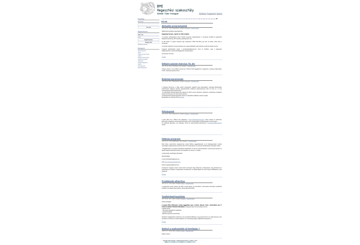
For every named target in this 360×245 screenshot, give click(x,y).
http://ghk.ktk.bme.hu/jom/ (196, 119)
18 (199, 19)
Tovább (164, 57)
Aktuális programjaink (174, 25)
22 (209, 19)
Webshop (140, 61)
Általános (203, 13)
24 (214, 19)
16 (194, 19)
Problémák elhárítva (173, 181)
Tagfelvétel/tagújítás (173, 196)
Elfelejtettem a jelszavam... (143, 44)
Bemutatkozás (142, 51)
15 (191, 19)
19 (201, 19)
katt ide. (182, 97)
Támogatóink (141, 66)
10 (178, 19)
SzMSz (139, 64)
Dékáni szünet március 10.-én (178, 63)
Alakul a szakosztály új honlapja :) (181, 228)
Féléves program (171, 138)
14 (189, 19)
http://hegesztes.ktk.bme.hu (173, 162)
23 (211, 19)
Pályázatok (168, 111)
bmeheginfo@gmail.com (215, 123)
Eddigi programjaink (143, 57)
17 (196, 19)
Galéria (140, 56)
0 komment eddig (195, 28)
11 (181, 19)
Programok (211, 13)
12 (183, 19)
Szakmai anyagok (143, 59)
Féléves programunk (143, 54)
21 (206, 19)
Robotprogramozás (172, 78)
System (219, 13)
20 (204, 19)
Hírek (139, 52)
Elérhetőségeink (142, 67)
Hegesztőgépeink (143, 62)
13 (186, 19)
